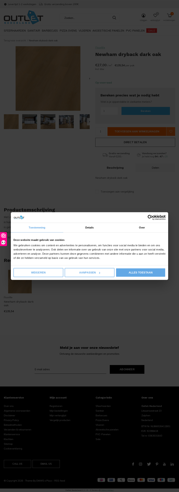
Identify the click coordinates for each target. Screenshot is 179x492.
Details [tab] (89, 227)
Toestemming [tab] (37, 227)
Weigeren (38, 272)
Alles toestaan (141, 272)
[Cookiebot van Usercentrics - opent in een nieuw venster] (150, 217)
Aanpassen (87, 272)
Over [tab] (142, 227)
